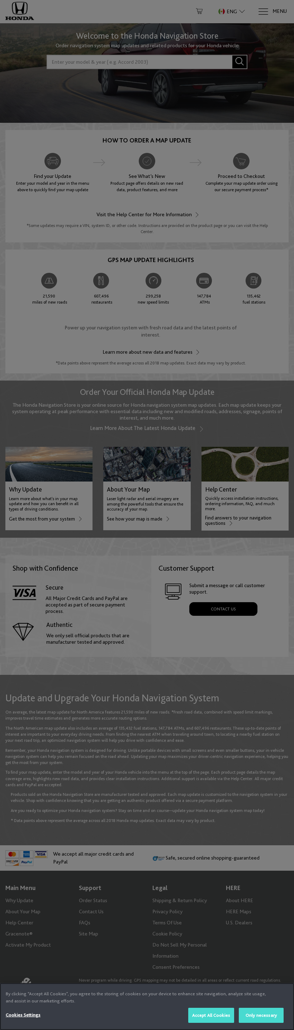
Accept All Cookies (211, 1015)
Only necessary (261, 1015)
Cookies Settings (23, 1014)
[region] (147, 1006)
